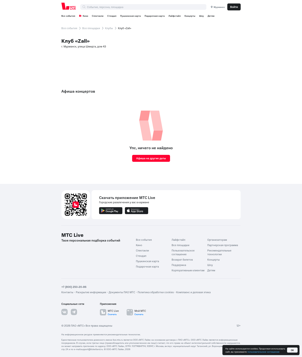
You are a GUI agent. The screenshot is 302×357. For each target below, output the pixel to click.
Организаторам (217, 240)
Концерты (190, 15)
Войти (234, 7)
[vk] (64, 312)
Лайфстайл (174, 15)
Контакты (67, 292)
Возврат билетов (182, 259)
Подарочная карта (155, 15)
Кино (85, 15)
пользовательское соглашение (263, 351)
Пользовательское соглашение (183, 252)
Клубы (109, 28)
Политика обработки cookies (156, 292)
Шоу (201, 15)
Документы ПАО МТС (122, 292)
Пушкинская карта (130, 15)
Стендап (111, 15)
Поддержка (179, 265)
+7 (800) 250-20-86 (74, 287)
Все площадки (91, 28)
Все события (68, 15)
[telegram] (74, 312)
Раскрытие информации (91, 292)
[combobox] (146, 7)
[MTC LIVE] (68, 6)
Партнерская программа (222, 245)
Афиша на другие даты (151, 158)
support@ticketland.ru (92, 349)
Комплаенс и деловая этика (193, 292)
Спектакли (97, 15)
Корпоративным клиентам (188, 270)
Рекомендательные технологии (219, 252)
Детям (211, 15)
